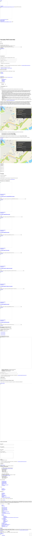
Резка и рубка (4, 489)
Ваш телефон (2, 373)
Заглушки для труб (9, 77)
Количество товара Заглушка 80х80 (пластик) (7, 306)
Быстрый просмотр (2, 194)
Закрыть (1, 528)
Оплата (4, 520)
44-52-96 (11, 468)
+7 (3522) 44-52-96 (2, 334)
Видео (3, 494)
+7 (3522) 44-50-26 (2, 333)
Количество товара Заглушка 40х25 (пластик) (7, 252)
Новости (3, 496)
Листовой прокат (4, 482)
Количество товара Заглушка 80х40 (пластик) (7, 234)
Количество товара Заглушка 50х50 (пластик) (7, 324)
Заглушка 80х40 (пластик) (4, 232)
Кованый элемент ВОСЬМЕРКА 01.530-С (6, 21)
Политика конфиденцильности (6, 497)
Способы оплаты (4, 495)
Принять (1, 530)
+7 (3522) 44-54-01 (5, 468)
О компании (3, 493)
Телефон (1, 60)
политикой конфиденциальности (25, 65)
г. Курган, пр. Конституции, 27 (11, 100)
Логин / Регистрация (4, 526)
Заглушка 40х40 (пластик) (3, 19)
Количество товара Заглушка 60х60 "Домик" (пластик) (8, 288)
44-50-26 (9, 468)
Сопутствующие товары (5, 484)
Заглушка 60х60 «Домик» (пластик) (6, 286)
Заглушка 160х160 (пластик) (5, 214)
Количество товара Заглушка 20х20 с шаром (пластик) (8, 270)
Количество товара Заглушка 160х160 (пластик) (7, 216)
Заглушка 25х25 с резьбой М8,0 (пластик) (7, 196)
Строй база (3, 485)
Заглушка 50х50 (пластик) (4, 322)
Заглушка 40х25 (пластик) (4, 250)
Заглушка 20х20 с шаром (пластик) (6, 268)
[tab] (17, 79)
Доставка (3, 488)
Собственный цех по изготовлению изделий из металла (10, 517)
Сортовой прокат (4, 481)
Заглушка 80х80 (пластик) (4, 304)
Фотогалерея (5, 521)
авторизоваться (13, 179)
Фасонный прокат (4, 483)
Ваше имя (1, 372)
